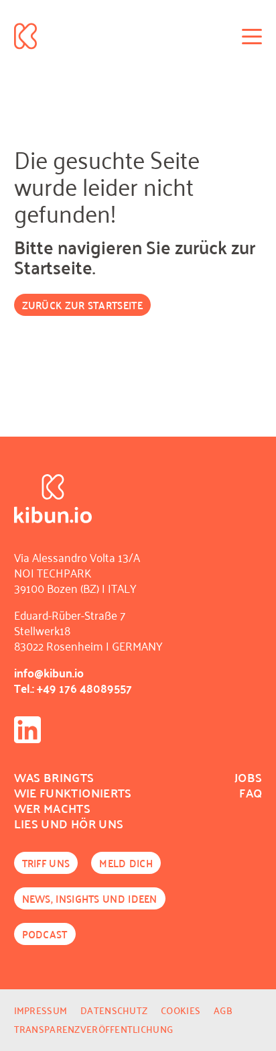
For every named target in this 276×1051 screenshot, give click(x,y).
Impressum (41, 1010)
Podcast (45, 934)
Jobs (248, 777)
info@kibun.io (49, 673)
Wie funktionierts (73, 792)
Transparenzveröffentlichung (94, 1029)
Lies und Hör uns (69, 823)
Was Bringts (54, 777)
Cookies (180, 1010)
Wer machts (52, 808)
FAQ (250, 792)
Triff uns (46, 863)
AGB (223, 1010)
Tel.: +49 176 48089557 (73, 688)
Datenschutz (113, 1010)
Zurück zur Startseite (82, 305)
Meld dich (126, 863)
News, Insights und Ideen (89, 898)
